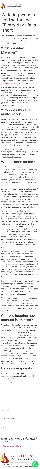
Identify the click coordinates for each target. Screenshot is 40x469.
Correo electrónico (9, 419)
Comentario (6, 383)
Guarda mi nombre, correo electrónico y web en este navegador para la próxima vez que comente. (19, 439)
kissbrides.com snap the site (12, 83)
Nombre (5, 410)
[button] (35, 464)
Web (3, 427)
